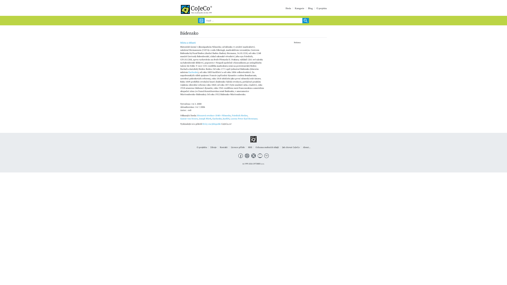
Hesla (288, 8)
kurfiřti (226, 118)
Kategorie (299, 8)
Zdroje (213, 147)
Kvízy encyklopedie (211, 123)
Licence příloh (238, 147)
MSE (250, 147)
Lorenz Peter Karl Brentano (244, 118)
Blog (310, 8)
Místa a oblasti (188, 42)
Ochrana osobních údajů (267, 147)
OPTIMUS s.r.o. (258, 164)
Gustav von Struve (189, 118)
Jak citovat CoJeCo (291, 147)
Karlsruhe (193, 72)
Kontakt (224, 147)
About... (306, 147)
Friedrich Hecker (240, 115)
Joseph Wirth (205, 118)
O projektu (321, 8)
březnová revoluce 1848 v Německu (214, 115)
